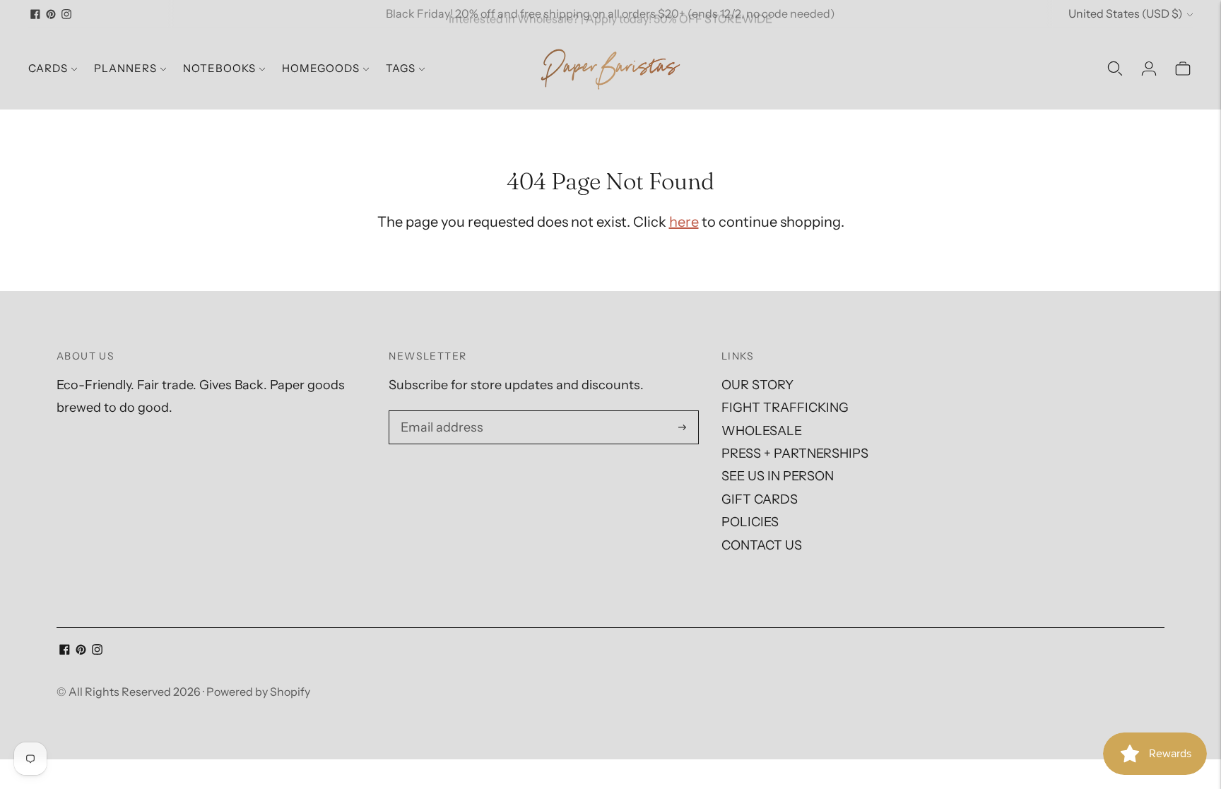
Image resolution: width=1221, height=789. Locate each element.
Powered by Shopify (258, 691)
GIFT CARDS (759, 499)
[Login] (1149, 68)
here (684, 221)
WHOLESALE (761, 431)
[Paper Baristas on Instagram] (66, 14)
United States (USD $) (1125, 13)
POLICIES (750, 522)
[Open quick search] (1115, 68)
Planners (125, 68)
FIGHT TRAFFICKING (785, 407)
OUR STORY (757, 385)
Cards (48, 68)
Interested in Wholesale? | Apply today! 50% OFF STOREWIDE (610, 13)
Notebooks (219, 68)
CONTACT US (761, 545)
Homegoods (321, 68)
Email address (440, 413)
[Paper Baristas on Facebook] (35, 14)
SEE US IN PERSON (777, 476)
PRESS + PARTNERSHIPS (794, 453)
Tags (400, 68)
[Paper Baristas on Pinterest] (51, 14)
